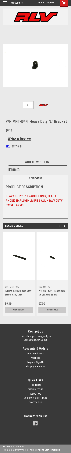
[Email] (14, 169)
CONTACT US (35, 402)
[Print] (18, 169)
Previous (6, 65)
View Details (18, 310)
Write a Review (19, 139)
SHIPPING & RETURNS (35, 398)
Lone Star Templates (49, 450)
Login (39, 2)
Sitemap (20, 446)
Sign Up (50, 2)
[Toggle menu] (5, 5)
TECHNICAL (35, 385)
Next (65, 65)
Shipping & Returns (35, 366)
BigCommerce (20, 450)
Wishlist (35, 358)
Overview (35, 178)
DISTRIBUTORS (35, 389)
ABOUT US (35, 393)
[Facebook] (10, 169)
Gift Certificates (35, 353)
